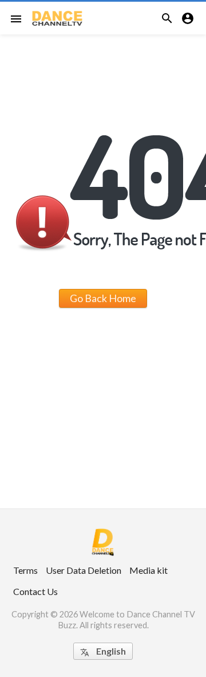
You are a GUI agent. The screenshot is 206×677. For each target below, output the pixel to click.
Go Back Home (103, 298)
